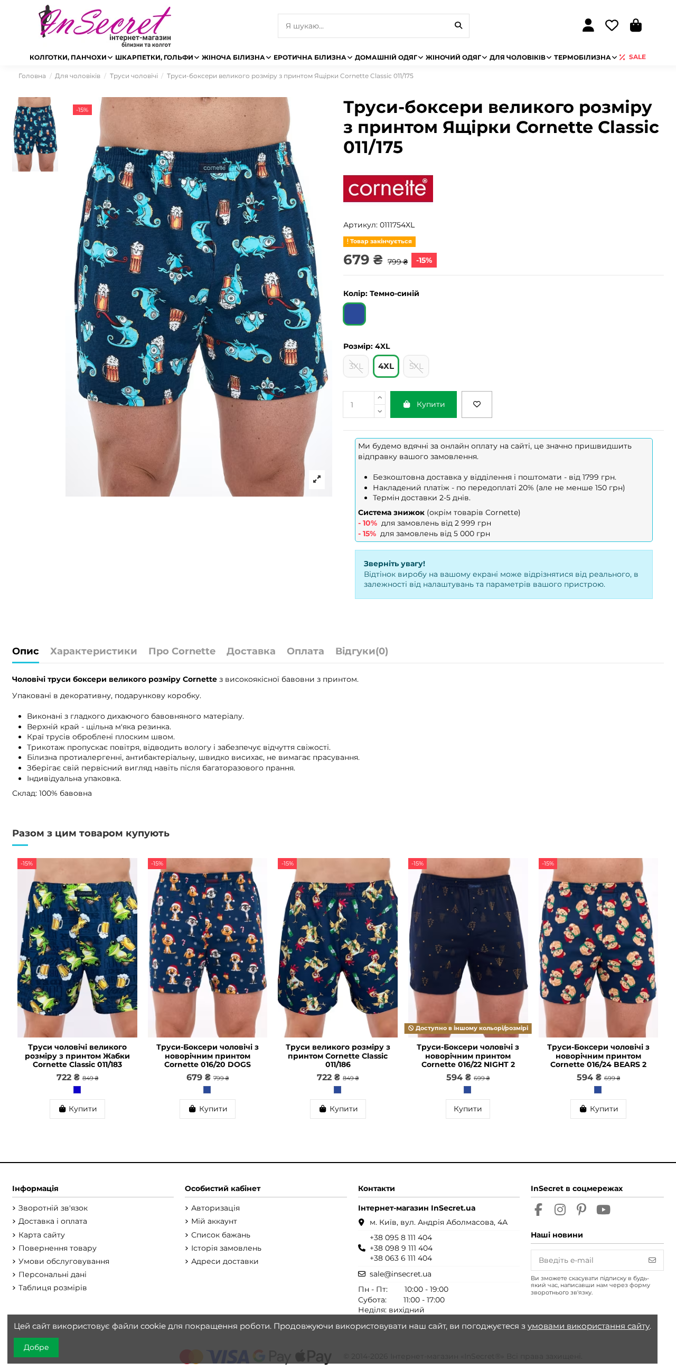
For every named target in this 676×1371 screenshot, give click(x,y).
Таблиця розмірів (52, 1287)
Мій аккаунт (214, 1221)
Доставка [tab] (251, 651)
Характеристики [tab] (93, 651)
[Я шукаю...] (458, 25)
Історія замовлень (226, 1248)
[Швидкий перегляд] (128, 892)
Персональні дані (52, 1274)
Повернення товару (57, 1248)
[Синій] (77, 1089)
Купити (431, 404)
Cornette (200, 679)
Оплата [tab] (305, 651)
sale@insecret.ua (400, 1274)
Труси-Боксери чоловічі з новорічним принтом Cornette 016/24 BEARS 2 (598, 1056)
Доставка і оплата (52, 1221)
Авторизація (215, 1208)
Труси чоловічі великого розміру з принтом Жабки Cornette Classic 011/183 (77, 1056)
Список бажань (220, 1235)
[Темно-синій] (207, 1089)
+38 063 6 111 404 (401, 1258)
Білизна (42, 757)
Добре (36, 1347)
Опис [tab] (25, 651)
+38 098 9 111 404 (401, 1248)
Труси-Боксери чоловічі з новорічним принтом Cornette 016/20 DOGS (207, 1056)
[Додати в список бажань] (477, 404)
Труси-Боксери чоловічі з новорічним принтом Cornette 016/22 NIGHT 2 (468, 1056)
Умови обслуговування (63, 1261)
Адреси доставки (225, 1261)
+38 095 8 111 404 (401, 1237)
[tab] (361, 654)
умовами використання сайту (589, 1326)
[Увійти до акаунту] (588, 26)
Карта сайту (41, 1235)
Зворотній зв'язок (53, 1208)
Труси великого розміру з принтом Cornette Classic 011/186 (338, 1056)
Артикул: (360, 225)
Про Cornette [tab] (181, 651)
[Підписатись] (652, 1260)
